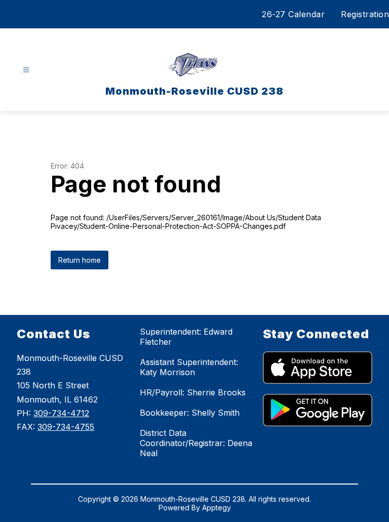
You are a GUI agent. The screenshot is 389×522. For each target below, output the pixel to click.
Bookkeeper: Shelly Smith (190, 413)
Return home (79, 260)
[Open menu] (26, 70)
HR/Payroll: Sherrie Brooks (193, 392)
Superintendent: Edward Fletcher (186, 337)
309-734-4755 (65, 427)
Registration (365, 14)
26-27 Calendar (293, 14)
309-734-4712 (61, 413)
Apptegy (216, 507)
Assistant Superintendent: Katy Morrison (189, 367)
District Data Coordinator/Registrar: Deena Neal (196, 443)
